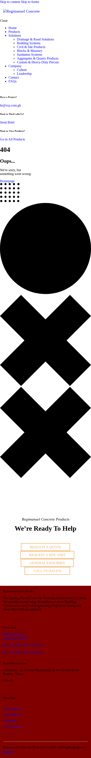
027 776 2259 (12, 652)
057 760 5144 (33, 652)
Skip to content (10, 2)
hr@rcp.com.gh (10, 105)
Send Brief (7, 122)
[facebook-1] (7, 88)
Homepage (7, 181)
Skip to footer (30, 2)
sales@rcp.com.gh (15, 638)
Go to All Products (12, 139)
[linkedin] (2, 88)
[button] (85, 11)
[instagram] (12, 88)
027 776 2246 (12, 645)
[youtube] (16, 88)
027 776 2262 (33, 645)
